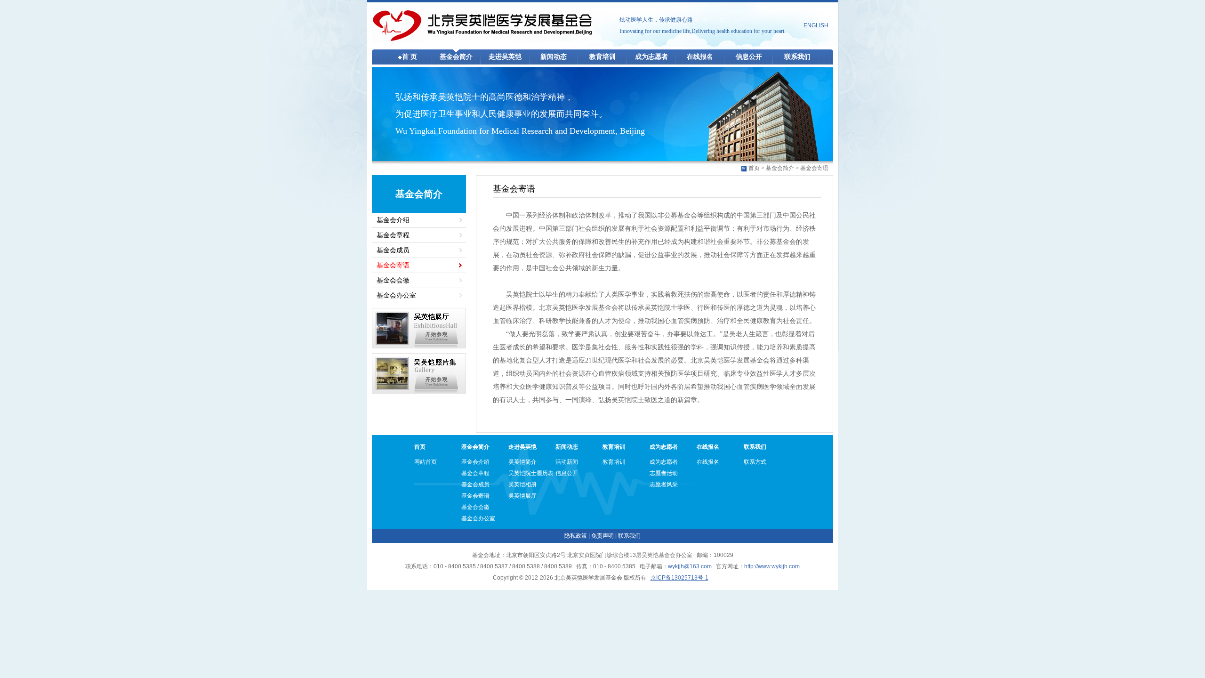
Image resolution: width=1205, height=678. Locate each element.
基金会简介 (456, 56)
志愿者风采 (664, 484)
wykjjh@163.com (690, 566)
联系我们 (797, 56)
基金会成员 (393, 250)
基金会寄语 (814, 168)
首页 (754, 168)
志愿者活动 (664, 473)
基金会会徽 (393, 280)
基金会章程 (393, 235)
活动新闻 (566, 462)
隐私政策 (575, 536)
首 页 (409, 56)
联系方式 (755, 462)
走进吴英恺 (505, 56)
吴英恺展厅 (522, 495)
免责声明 (602, 536)
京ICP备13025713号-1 (679, 577)
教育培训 (602, 56)
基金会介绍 (393, 220)
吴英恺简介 (522, 462)
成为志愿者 (651, 56)
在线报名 (700, 56)
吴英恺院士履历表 (531, 473)
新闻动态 (553, 56)
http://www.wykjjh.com (772, 566)
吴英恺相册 (522, 484)
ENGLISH (815, 25)
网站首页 (425, 462)
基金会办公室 (396, 295)
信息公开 (749, 56)
